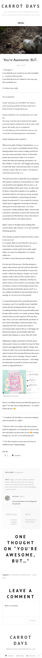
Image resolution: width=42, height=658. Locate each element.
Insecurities (21, 482)
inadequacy (13, 482)
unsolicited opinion (10, 489)
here (21, 173)
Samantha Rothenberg (12, 396)
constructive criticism (21, 479)
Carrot (22, 496)
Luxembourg (29, 482)
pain (11, 484)
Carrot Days (21, 6)
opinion (7, 484)
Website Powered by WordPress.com (20, 649)
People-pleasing (28, 484)
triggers (34, 487)
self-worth (23, 487)
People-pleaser (18, 484)
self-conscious (14, 487)
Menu (21, 22)
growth (7, 482)
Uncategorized (18, 472)
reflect (7, 487)
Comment (32, 620)
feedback (31, 479)
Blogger (11, 479)
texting (29, 487)
